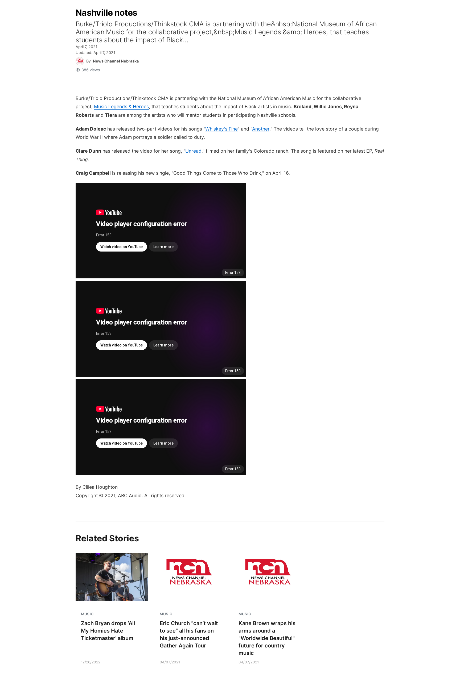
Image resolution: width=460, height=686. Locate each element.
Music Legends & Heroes (121, 106)
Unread (193, 151)
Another (260, 129)
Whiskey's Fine (221, 129)
